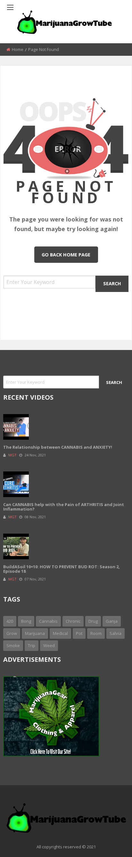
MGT (12, 455)
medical (60, 633)
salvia (115, 633)
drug (93, 621)
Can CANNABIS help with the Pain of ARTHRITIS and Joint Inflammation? (63, 507)
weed (49, 645)
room (96, 633)
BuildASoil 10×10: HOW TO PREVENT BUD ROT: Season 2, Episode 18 (61, 569)
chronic (73, 621)
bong (26, 621)
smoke (13, 645)
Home (17, 49)
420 (9, 621)
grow (11, 633)
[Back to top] (111, 843)
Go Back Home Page (66, 255)
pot (79, 633)
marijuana (35, 633)
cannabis (48, 621)
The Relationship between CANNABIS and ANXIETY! (57, 447)
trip (31, 645)
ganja (112, 621)
